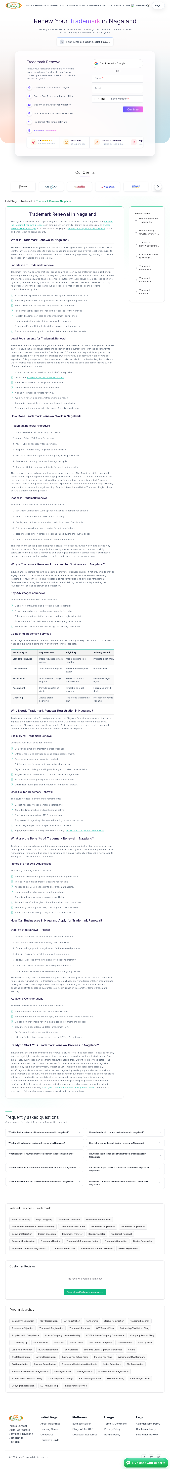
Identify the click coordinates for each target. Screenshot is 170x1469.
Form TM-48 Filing (21, 1219)
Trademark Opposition (115, 1241)
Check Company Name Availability (62, 1335)
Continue (133, 109)
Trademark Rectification (98, 1219)
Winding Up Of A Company (131, 1357)
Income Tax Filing (103, 1357)
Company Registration (23, 1321)
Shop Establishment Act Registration (30, 1371)
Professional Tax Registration (113, 1371)
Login (158, 5)
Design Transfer (96, 1234)
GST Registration (49, 1321)
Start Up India (145, 1342)
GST (63, 5)
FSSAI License (71, 1349)
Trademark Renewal (121, 1234)
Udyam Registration (46, 1357)
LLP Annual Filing (49, 1385)
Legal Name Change (22, 1349)
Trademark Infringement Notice (82, 1241)
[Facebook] (144, 1457)
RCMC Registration (48, 1349)
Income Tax (73, 5)
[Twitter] (151, 1457)
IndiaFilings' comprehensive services (85, 830)
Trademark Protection (63, 1248)
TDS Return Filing (115, 1378)
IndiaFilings (11, 201)
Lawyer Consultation (45, 1364)
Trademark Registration (103, 1226)
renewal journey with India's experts (86, 228)
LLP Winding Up (20, 1342)
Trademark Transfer (72, 1234)
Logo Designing (44, 1219)
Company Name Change (60, 1378)
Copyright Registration (23, 1241)
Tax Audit (59, 1342)
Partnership (92, 1321)
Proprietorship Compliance (25, 1335)
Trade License (125, 1342)
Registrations (40, 5)
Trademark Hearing (50, 1241)
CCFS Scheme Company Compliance (105, 1335)
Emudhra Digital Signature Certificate (103, 1349)
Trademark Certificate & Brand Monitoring (33, 1226)
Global (118, 5)
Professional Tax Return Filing (27, 1378)
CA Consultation (20, 1364)
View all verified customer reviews (85, 1292)
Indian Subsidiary (112, 1364)
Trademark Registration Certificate (79, 1364)
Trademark (54, 5)
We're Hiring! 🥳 (143, 5)
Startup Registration (114, 1321)
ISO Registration (62, 1371)
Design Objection (47, 1234)
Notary (131, 1349)
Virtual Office (76, 1342)
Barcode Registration (90, 1378)
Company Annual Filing (142, 1335)
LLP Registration (72, 1321)
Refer (128, 5)
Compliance (94, 5)
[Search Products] (147, 5)
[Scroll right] (158, 187)
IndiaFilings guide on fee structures (45, 377)
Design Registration (143, 1241)
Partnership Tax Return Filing (134, 1328)
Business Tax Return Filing (75, 1357)
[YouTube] (158, 1457)
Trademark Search (139, 1321)
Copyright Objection (22, 1234)
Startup (29, 5)
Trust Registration (21, 1357)
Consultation (107, 5)
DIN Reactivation (135, 1364)
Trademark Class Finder (72, 1226)
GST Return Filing (105, 1328)
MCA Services (41, 1342)
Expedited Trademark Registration (29, 1248)
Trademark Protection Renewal (97, 1248)
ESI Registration (84, 1371)
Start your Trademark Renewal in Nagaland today (68, 1087)
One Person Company (100, 1342)
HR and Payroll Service (75, 1385)
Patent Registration (128, 1248)
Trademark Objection (69, 1219)
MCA (83, 5)
